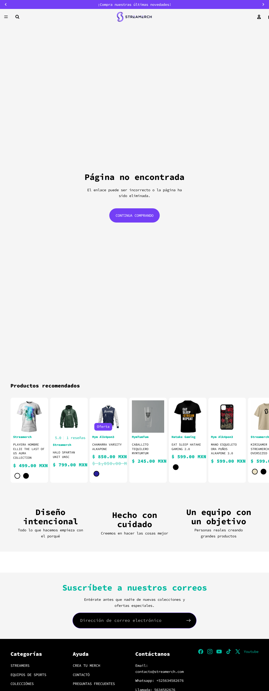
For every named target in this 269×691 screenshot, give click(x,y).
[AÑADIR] (156, 424)
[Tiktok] (228, 651)
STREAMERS (20, 665)
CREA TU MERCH (86, 665)
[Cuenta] (259, 17)
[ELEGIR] (37, 424)
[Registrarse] (188, 620)
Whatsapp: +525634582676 (159, 680)
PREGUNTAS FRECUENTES (94, 683)
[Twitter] (238, 651)
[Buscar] (17, 17)
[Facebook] (201, 651)
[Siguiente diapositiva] (252, 440)
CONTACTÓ (81, 674)
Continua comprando (134, 215)
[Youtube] (219, 651)
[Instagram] (210, 651)
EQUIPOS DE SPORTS (28, 674)
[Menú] (6, 17)
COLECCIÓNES (22, 683)
